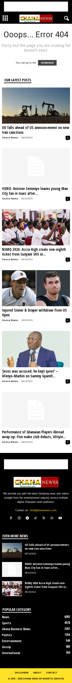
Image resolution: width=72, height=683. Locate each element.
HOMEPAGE (47, 63)
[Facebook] (12, 518)
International (11, 653)
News (5, 617)
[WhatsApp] (53, 518)
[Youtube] (60, 518)
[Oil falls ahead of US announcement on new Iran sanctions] (36, 106)
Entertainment (12, 641)
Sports (6, 623)
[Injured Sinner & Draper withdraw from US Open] (36, 288)
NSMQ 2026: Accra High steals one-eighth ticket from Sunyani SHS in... (34, 252)
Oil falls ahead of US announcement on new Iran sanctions (35, 130)
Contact (51, 672)
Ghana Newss (10, 137)
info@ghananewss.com (43, 510)
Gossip (6, 647)
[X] (45, 518)
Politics (7, 635)
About (37, 672)
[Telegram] (28, 518)
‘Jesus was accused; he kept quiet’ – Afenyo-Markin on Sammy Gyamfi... (30, 374)
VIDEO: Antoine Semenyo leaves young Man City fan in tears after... (35, 191)
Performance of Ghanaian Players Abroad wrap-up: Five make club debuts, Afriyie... (34, 434)
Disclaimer (22, 672)
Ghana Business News (16, 629)
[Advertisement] (36, 7)
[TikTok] (36, 518)
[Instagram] (20, 518)
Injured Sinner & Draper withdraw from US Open (34, 313)
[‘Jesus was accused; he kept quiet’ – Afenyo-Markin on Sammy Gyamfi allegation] (36, 349)
